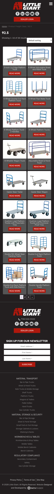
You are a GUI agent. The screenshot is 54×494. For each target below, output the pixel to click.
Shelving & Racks (27, 432)
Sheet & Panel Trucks (27, 385)
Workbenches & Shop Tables (27, 440)
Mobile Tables (27, 444)
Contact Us (32, 14)
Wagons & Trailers (27, 399)
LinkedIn (22, 14)
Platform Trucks (27, 396)
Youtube (27, 14)
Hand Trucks (27, 406)
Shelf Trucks (27, 392)
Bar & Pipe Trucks (27, 382)
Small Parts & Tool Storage (27, 425)
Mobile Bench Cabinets (27, 447)
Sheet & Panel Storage (27, 421)
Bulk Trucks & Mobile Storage (27, 389)
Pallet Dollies (27, 403)
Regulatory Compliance (27, 455)
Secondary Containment (27, 459)
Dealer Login (27, 19)
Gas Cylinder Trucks (27, 410)
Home (4, 26)
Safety (27, 462)
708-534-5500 (28, 319)
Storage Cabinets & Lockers (27, 428)
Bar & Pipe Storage (27, 418)
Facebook (18, 14)
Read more (14, 73)
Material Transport (27, 378)
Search (37, 14)
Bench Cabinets (27, 450)
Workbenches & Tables (27, 436)
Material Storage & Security (27, 414)
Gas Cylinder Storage (27, 466)
